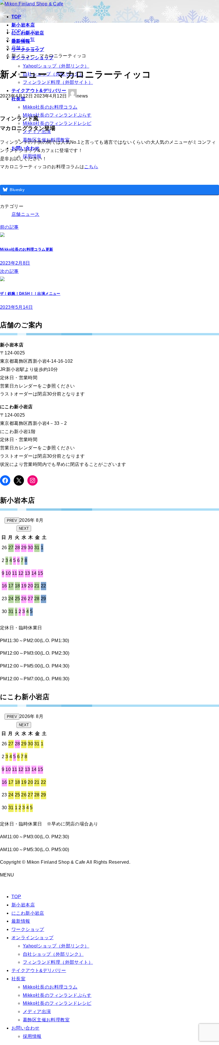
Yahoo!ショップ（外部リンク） (56, 66)
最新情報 (20, 921)
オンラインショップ (32, 937)
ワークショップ (27, 929)
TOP (16, 896)
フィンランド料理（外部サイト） (58, 962)
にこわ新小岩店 (27, 913)
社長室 (18, 978)
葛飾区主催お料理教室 (46, 1019)
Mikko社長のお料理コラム (50, 107)
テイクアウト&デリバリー (38, 970)
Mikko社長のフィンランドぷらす (57, 115)
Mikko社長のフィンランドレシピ (57, 123)
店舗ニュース (25, 214)
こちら (91, 166)
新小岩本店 (23, 904)
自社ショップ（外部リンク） (53, 954)
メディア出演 (37, 1011)
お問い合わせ (25, 1028)
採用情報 (32, 1036)
